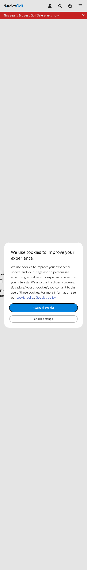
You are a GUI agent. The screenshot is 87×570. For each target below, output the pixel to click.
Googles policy (46, 297)
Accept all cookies (43, 307)
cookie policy (25, 297)
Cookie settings (43, 319)
